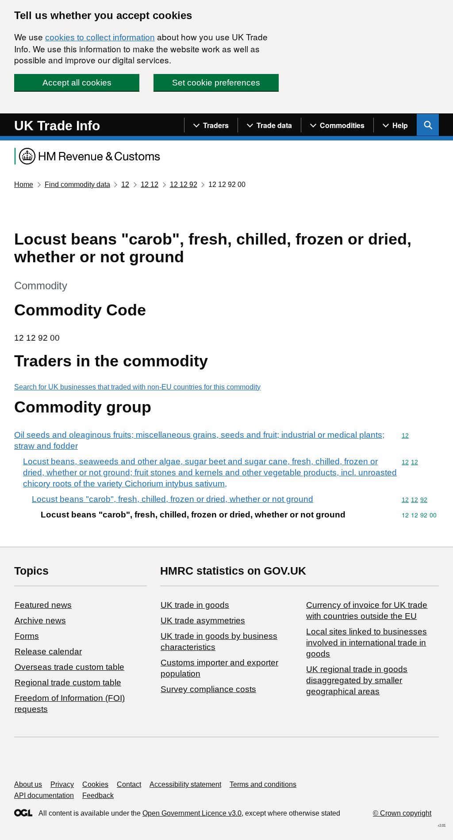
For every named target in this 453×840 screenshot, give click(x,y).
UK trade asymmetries (203, 620)
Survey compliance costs (208, 689)
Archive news (40, 620)
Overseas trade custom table (69, 667)
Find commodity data (77, 184)
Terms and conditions (263, 784)
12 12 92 (183, 184)
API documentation (44, 795)
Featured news (43, 605)
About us (28, 784)
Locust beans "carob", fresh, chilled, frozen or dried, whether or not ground (172, 499)
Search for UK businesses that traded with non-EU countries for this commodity (137, 387)
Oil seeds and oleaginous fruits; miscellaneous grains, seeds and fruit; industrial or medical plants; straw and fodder (199, 440)
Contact (129, 784)
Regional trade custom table (68, 682)
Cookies (95, 784)
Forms (27, 636)
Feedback (98, 795)
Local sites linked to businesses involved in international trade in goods (366, 642)
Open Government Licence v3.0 (192, 813)
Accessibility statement (185, 784)
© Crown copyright (402, 813)
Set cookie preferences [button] (216, 82)
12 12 (149, 184)
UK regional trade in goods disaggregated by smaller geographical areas (356, 680)
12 (125, 184)
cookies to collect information (100, 37)
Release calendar (48, 651)
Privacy (62, 784)
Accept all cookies (76, 82)
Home (23, 184)
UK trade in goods (195, 605)
